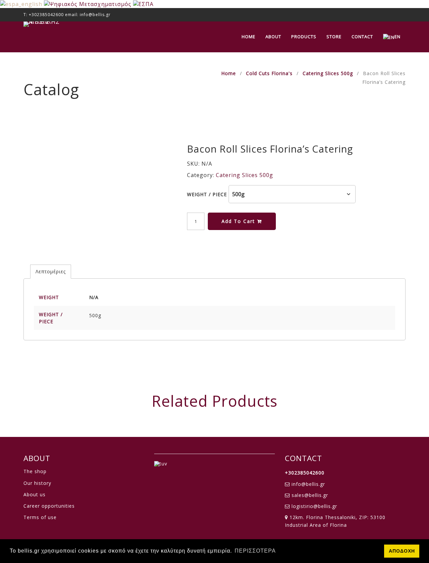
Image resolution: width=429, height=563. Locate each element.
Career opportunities (49, 506)
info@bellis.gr (308, 484)
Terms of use (40, 517)
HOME (248, 37)
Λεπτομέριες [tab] (51, 271)
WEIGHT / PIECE (207, 194)
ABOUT (273, 37)
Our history (37, 483)
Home (228, 73)
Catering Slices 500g (328, 73)
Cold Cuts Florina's (269, 73)
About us (34, 494)
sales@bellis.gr (310, 495)
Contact (362, 37)
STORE (334, 37)
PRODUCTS (303, 37)
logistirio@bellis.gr (314, 506)
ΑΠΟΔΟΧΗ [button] (402, 551)
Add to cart (239, 221)
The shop (35, 471)
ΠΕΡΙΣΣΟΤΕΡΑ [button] (255, 551)
